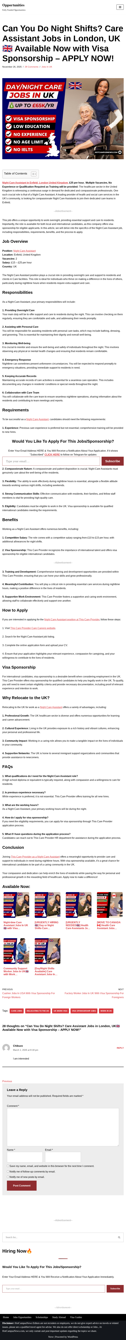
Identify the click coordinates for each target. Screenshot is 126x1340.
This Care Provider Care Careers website (32, 628)
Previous (7, 1081)
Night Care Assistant (24, 251)
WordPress (72, 1337)
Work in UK (106, 1011)
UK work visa (60, 1011)
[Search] (119, 1237)
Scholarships (42, 1317)
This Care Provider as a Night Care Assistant (35, 856)
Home (6, 1317)
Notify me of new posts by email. (27, 1177)
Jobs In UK (46, 67)
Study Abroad (59, 1317)
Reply (120, 1048)
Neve (50, 1337)
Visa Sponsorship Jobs (84, 1011)
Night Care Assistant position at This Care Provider (71, 619)
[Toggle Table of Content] (32, 174)
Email (49, 1150)
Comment (13, 1106)
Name (11, 1150)
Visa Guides (76, 1317)
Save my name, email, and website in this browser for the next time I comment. (52, 1166)
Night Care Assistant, (37, 419)
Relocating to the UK (38, 1011)
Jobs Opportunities (22, 1317)
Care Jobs (16, 1011)
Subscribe (112, 461)
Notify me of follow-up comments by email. (32, 1171)
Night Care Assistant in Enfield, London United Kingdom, (35, 182)
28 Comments (31, 67)
